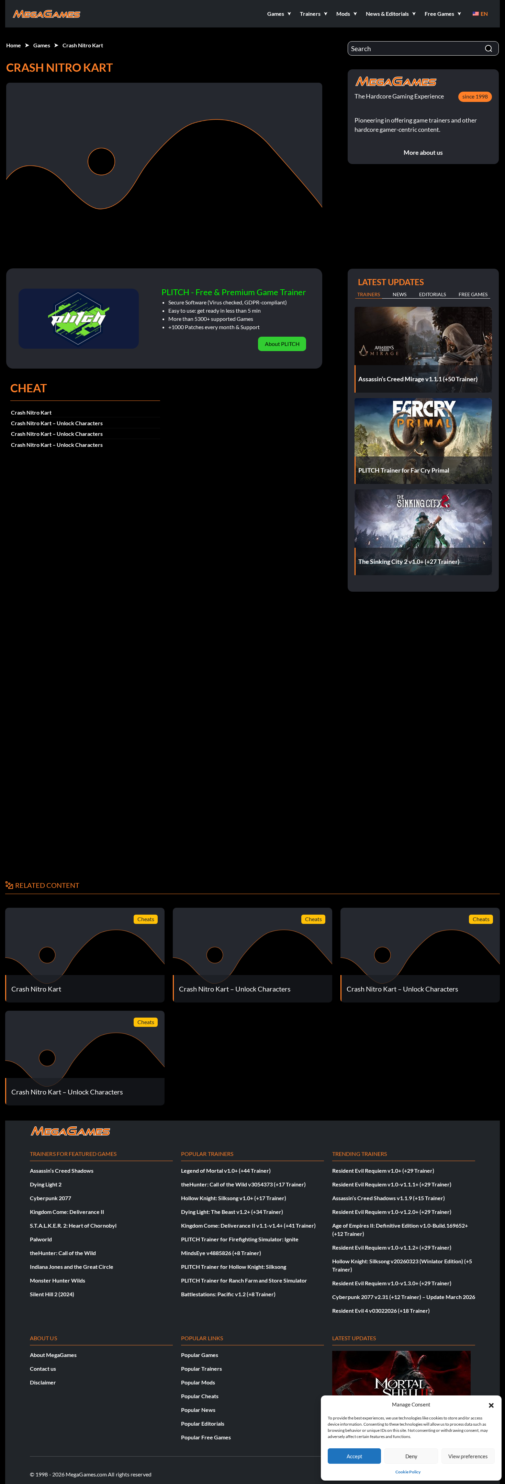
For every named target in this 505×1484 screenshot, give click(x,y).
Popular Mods (198, 1382)
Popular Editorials (202, 1423)
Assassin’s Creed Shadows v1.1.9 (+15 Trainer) (388, 1198)
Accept (354, 1456)
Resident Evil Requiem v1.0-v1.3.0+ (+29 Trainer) (391, 1283)
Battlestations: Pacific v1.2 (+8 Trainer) (228, 1294)
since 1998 (475, 96)
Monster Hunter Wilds (57, 1280)
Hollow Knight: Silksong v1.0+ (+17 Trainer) (233, 1198)
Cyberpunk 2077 (50, 1198)
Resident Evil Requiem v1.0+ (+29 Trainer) (383, 1170)
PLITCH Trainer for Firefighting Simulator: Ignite (240, 1239)
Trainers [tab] (368, 294)
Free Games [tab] (473, 294)
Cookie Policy (407, 1471)
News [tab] (399, 294)
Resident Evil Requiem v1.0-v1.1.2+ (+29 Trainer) (391, 1247)
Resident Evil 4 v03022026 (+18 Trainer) (381, 1310)
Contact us (43, 1368)
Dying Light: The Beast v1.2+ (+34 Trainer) (232, 1211)
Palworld (41, 1239)
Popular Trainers (201, 1368)
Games (41, 45)
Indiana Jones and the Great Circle (71, 1266)
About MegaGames (53, 1355)
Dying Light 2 (45, 1184)
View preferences (468, 1456)
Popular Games (199, 1355)
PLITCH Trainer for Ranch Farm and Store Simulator (244, 1280)
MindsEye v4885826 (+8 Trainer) (221, 1253)
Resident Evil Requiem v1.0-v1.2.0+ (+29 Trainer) (391, 1211)
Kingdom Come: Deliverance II (67, 1211)
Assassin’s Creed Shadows (61, 1170)
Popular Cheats (199, 1396)
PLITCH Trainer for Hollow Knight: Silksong (233, 1266)
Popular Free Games (206, 1437)
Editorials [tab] (432, 294)
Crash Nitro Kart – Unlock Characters (57, 423)
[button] (491, 1404)
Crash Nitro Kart (83, 45)
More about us (423, 152)
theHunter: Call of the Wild (63, 1253)
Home (13, 45)
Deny (411, 1456)
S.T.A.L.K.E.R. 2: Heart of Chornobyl (73, 1225)
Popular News (198, 1409)
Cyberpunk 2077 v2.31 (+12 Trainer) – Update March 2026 (403, 1297)
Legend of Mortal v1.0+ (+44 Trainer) (226, 1170)
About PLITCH (282, 343)
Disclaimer (43, 1382)
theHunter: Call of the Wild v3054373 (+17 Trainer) (243, 1184)
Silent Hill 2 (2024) (52, 1294)
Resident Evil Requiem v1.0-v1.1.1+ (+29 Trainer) (391, 1184)
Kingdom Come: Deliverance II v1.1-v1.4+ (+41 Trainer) (248, 1225)
